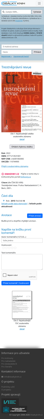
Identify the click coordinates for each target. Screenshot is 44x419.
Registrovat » (6, 56)
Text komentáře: (8, 252)
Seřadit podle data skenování (14, 203)
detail (22, 139)
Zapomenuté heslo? (21, 56)
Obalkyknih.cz (36, 414)
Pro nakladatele (8, 361)
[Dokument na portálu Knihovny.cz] (10, 174)
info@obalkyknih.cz (12, 376)
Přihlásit (37, 52)
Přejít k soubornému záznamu (14, 166)
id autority (19, 21)
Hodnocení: (6, 245)
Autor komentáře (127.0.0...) (13, 237)
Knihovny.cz (25, 177)
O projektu (6, 389)
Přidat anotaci (35, 215)
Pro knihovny (7, 358)
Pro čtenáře (6, 366)
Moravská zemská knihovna (10, 402)
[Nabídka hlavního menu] (39, 3)
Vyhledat (37, 12)
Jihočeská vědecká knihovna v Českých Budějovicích (14, 409)
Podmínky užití (8, 387)
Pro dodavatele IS (9, 364)
